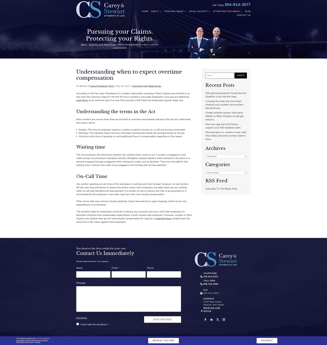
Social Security (198, 11)
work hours (82, 100)
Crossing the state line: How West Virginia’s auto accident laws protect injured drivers (224, 105)
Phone (150, 267)
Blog (248, 11)
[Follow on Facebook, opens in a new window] (205, 319)
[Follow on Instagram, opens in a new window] (223, 319)
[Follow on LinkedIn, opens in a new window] (211, 319)
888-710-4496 (210, 284)
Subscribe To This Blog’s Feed (221, 188)
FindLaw (37, 342)
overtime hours (164, 218)
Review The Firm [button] (163, 340)
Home (145, 11)
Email (115, 267)
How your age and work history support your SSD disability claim (223, 126)
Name (79, 267)
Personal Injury (174, 11)
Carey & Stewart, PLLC (102, 86)
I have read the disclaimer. (94, 324)
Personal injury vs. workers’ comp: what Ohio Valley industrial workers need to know (225, 136)
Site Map (28, 340)
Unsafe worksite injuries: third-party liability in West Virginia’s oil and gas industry (224, 116)
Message (80, 282)
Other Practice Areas (226, 11)
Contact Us (244, 15)
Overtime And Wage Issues (146, 86)
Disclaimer (81, 317)
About (155, 11)
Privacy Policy (36, 340)
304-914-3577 (237, 4)
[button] (324, 326)
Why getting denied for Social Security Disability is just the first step (225, 95)
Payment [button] (267, 340)
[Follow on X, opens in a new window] (217, 319)
